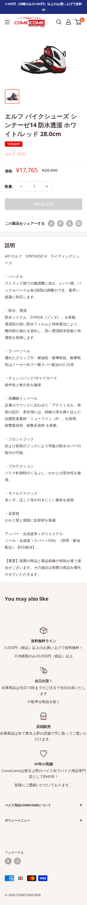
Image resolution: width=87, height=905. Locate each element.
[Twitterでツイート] (69, 223)
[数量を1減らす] (21, 186)
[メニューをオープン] (7, 22)
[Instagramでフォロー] (17, 861)
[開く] (59, 22)
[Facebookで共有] (51, 223)
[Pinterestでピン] (60, 223)
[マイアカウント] (68, 22)
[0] (78, 22)
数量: (9, 186)
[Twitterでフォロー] (8, 861)
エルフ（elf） (16, 154)
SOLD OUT (43, 204)
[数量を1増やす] (47, 186)
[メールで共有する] (78, 223)
